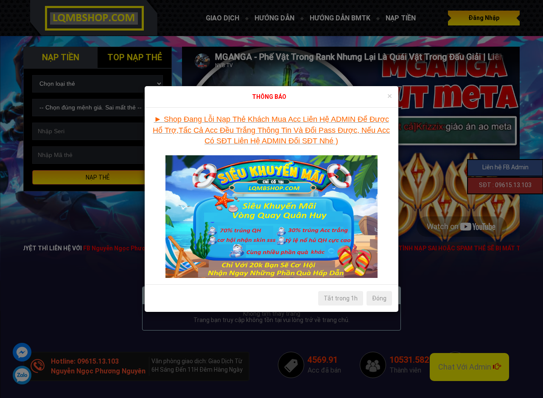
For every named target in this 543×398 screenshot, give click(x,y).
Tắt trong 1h (341, 298)
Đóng (379, 298)
